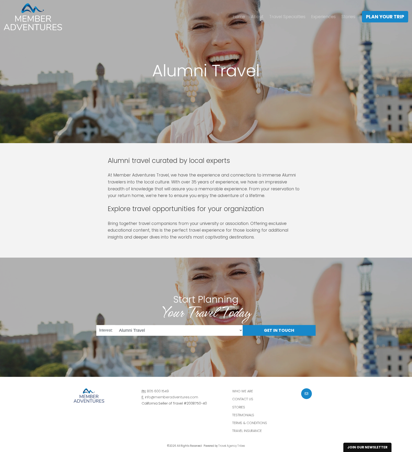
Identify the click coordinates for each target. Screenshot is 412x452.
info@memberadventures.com (171, 397)
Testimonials (243, 415)
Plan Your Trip (385, 16)
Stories (348, 17)
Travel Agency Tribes (231, 446)
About (257, 17)
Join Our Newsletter (367, 447)
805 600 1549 (158, 391)
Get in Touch (279, 330)
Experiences (323, 17)
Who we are (242, 391)
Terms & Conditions (249, 423)
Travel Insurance (247, 430)
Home (239, 17)
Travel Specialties (287, 17)
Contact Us (242, 399)
